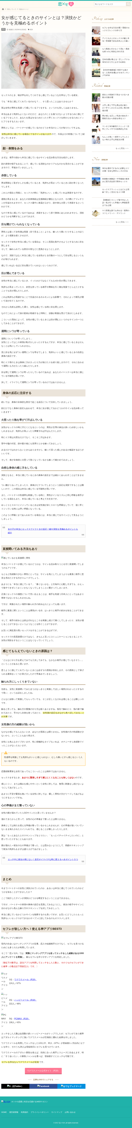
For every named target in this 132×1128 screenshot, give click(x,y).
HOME (4, 1112)
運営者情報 (13, 1112)
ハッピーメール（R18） (25, 1000)
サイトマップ (56, 1112)
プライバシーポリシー (40, 1112)
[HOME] (3, 9)
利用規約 (24, 1112)
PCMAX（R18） (22, 1019)
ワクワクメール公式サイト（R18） (43, 1071)
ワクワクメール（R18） (25, 979)
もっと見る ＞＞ (122, 148)
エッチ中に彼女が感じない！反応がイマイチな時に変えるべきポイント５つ (43, 859)
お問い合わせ (70, 1112)
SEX (31, 30)
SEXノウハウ (11, 9)
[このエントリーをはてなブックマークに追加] (71, 1086)
